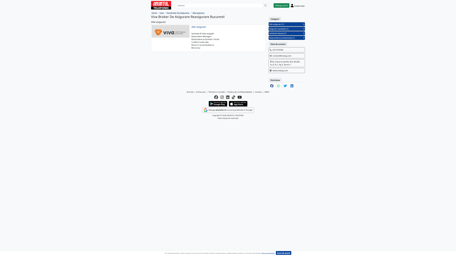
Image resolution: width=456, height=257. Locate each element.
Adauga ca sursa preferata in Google (230, 110)
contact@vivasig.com (282, 55)
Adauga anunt (281, 5)
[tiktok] (233, 97)
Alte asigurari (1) (276, 24)
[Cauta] (265, 5)
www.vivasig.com (280, 70)
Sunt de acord (283, 253)
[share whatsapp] (279, 86)
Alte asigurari (198, 26)
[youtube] (240, 97)
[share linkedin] (292, 86)
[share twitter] (285, 86)
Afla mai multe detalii (268, 253)
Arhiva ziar (201, 92)
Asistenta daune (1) (277, 33)
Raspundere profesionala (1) (282, 38)
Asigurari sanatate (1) (278, 28)
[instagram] (222, 97)
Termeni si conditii (216, 92)
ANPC (266, 92)
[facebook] (216, 97)
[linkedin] (227, 97)
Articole (190, 92)
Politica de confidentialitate (240, 92)
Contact (258, 92)
